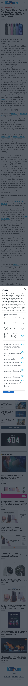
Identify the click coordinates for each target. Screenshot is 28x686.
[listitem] (14, 315)
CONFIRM (8, 391)
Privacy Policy (22, 396)
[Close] (25, 289)
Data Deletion (6, 396)
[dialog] (14, 343)
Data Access (14, 396)
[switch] (22, 318)
